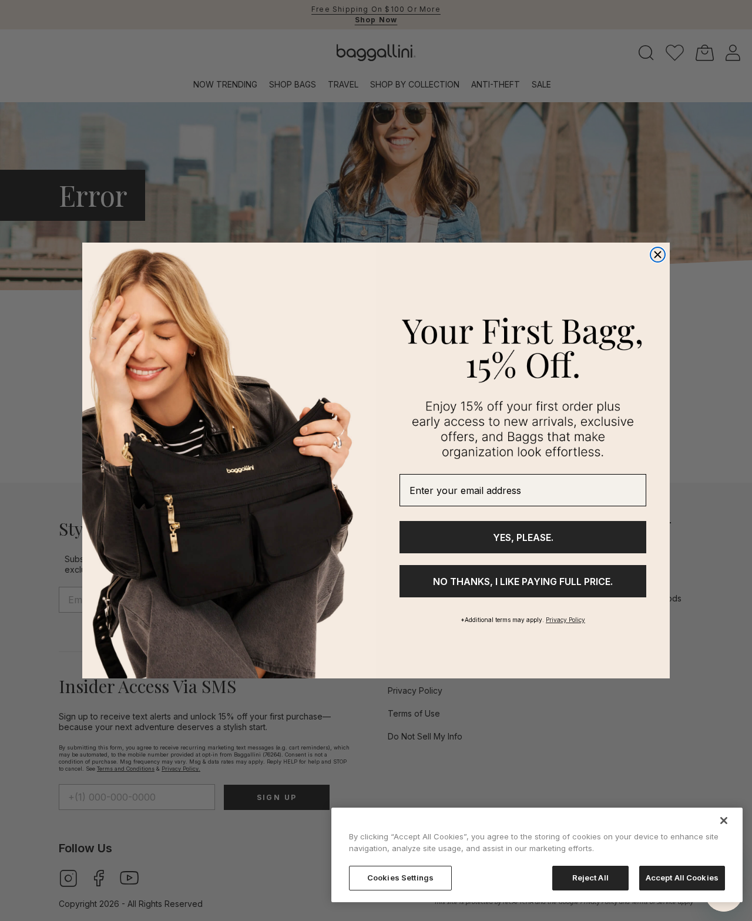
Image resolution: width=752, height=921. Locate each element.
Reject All (590, 877)
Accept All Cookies (682, 877)
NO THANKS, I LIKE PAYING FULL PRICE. (523, 581)
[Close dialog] (657, 254)
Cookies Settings (400, 877)
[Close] (724, 820)
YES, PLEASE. (523, 537)
